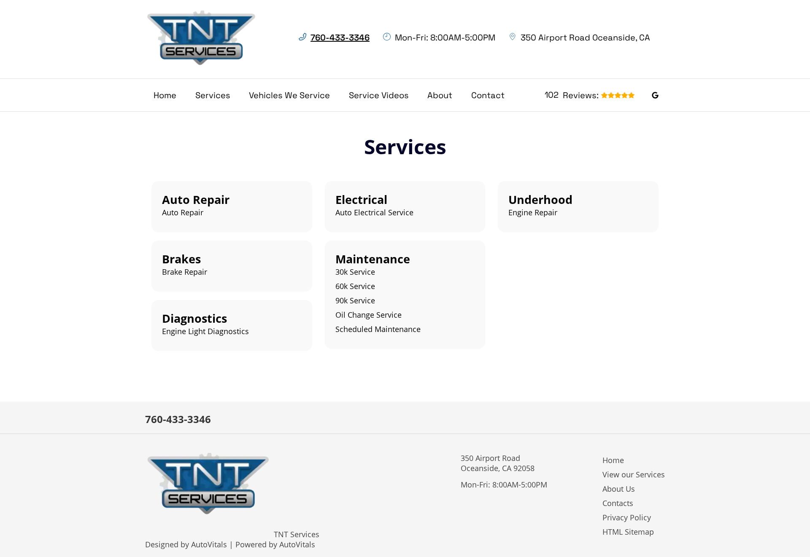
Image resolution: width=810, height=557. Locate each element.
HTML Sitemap (628, 532)
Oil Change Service (368, 315)
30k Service (355, 272)
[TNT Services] (201, 39)
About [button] (439, 95)
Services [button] (212, 95)
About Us (618, 489)
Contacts (617, 503)
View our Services (633, 474)
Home (165, 95)
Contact (488, 95)
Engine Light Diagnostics (205, 331)
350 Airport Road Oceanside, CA (585, 37)
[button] (655, 94)
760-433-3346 (178, 419)
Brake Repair (184, 272)
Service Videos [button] (379, 95)
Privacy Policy (626, 517)
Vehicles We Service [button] (289, 95)
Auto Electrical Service (374, 212)
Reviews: (572, 95)
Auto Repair (182, 212)
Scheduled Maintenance (378, 329)
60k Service (355, 286)
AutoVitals (209, 544)
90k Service (355, 300)
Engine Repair (532, 212)
